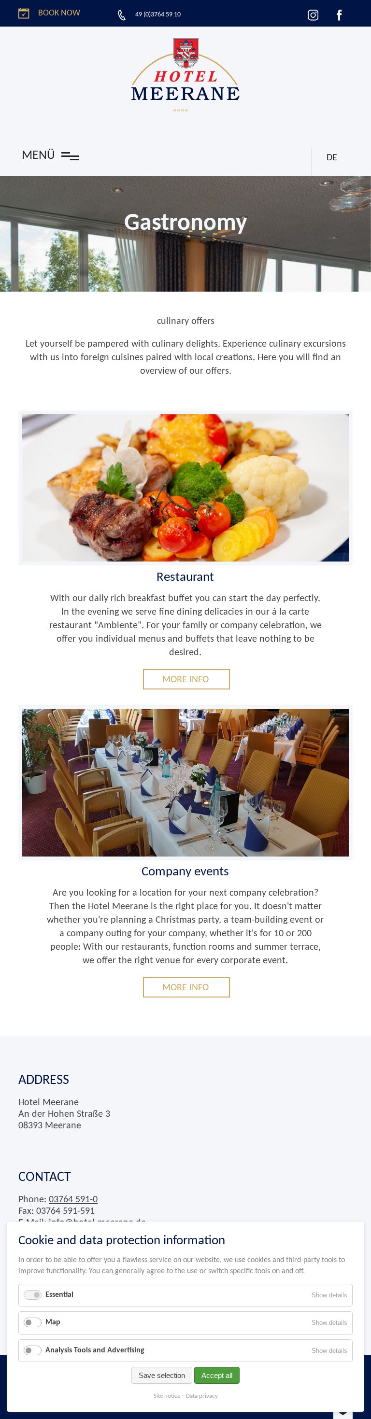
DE (332, 158)
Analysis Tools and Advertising (94, 1350)
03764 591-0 (73, 1200)
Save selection (162, 1375)
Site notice (167, 1396)
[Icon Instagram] (313, 15)
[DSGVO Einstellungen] (343, 1413)
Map (52, 1322)
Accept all (216, 1375)
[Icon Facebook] (339, 15)
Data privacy (202, 1396)
